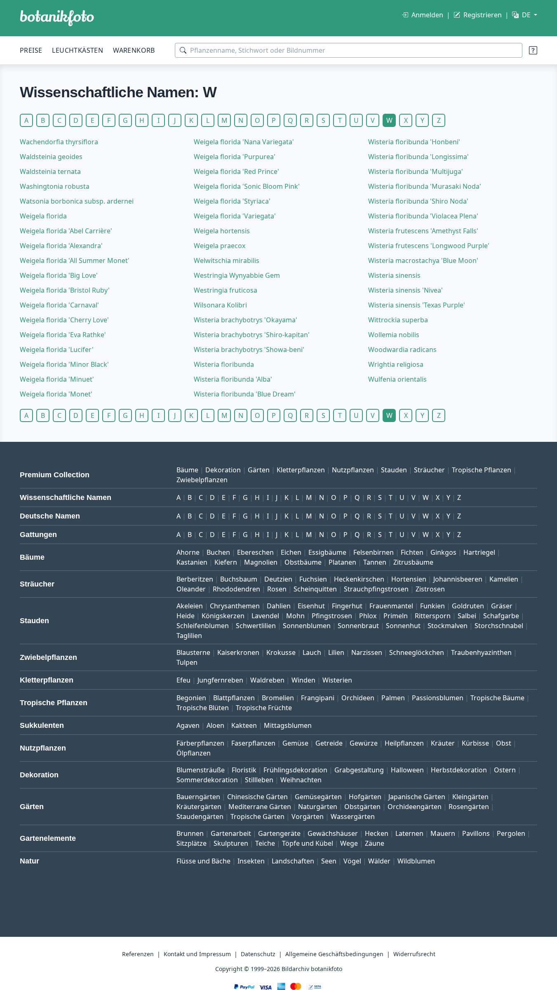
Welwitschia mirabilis (226, 260)
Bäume (187, 469)
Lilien (336, 652)
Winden (303, 680)
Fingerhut (347, 605)
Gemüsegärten (318, 796)
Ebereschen (255, 552)
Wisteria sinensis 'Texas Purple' (416, 305)
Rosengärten (469, 806)
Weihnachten (301, 779)
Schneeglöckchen (416, 652)
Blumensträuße (200, 769)
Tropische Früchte (264, 707)
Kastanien (191, 562)
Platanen (342, 562)
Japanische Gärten (416, 796)
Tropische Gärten (257, 816)
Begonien (191, 697)
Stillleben (259, 779)
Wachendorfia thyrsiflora (59, 141)
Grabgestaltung (359, 769)
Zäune (374, 843)
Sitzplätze (191, 843)
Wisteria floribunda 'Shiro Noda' (418, 201)
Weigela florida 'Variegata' (235, 216)
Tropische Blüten (202, 707)
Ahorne (188, 552)
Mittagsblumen (288, 725)
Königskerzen (223, 615)
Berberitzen (194, 579)
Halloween (407, 769)
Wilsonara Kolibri (220, 305)
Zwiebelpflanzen (202, 479)
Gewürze (364, 743)
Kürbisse (475, 743)
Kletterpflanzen (301, 469)
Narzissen (366, 652)
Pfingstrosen (332, 615)
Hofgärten (365, 796)
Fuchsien (313, 579)
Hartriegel (479, 552)
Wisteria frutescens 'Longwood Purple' (428, 245)
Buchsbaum (238, 579)
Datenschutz (258, 954)
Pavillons (476, 833)
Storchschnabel (499, 625)
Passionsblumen (437, 697)
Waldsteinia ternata (50, 171)
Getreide (329, 743)
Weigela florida (43, 216)
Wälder (379, 861)
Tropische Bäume (497, 697)
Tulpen (186, 662)
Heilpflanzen (404, 743)
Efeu (183, 680)
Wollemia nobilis (393, 334)
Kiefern (225, 562)
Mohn (295, 615)
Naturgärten (317, 806)
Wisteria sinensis (394, 275)
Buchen (218, 552)
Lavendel (265, 615)
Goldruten (468, 605)
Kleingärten (470, 796)
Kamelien (503, 579)
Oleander (191, 589)
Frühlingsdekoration (295, 769)
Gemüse (295, 743)
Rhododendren (236, 589)
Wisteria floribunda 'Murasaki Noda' (424, 186)
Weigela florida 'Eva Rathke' (63, 334)
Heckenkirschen (359, 579)
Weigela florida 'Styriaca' (232, 201)
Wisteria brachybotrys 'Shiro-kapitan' (252, 334)
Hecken (376, 833)
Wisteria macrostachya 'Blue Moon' (423, 260)
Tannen (374, 562)
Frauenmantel (391, 605)
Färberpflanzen (200, 743)
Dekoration (223, 469)
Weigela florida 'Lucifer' (57, 349)
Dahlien (279, 605)
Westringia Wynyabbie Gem (237, 275)
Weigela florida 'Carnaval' (59, 305)
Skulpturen (231, 843)
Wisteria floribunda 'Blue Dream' (245, 394)
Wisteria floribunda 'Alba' (233, 379)
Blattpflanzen (234, 697)
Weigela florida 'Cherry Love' (64, 319)
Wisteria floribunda (224, 364)
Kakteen (244, 725)
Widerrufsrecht (414, 954)
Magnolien (260, 562)
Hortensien (408, 579)
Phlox (367, 615)
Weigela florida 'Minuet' (57, 379)
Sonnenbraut (358, 625)
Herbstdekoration (459, 769)
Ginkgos (443, 552)
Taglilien (189, 635)
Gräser (501, 605)
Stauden (394, 469)
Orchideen (357, 697)
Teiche (265, 843)
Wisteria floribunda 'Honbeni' (414, 141)
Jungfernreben (220, 680)
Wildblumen (416, 861)
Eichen (291, 552)
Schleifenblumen (202, 625)
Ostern (505, 769)
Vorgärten (307, 816)
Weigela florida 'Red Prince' (236, 171)
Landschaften (293, 861)
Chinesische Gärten (257, 796)
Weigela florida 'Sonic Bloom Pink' (247, 186)
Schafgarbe (501, 615)
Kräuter (443, 743)
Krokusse (281, 652)
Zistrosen (430, 589)
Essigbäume (327, 552)
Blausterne (193, 652)
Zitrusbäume (413, 562)
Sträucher (429, 469)
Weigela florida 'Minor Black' (64, 364)
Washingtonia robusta (54, 186)
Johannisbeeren (457, 579)
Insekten (251, 861)
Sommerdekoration (207, 779)
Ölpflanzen (193, 753)
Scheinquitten (315, 589)
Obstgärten (362, 806)
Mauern (442, 833)
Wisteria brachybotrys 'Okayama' (245, 319)
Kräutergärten (198, 806)
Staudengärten (199, 816)
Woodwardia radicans (402, 349)
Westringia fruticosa (225, 290)
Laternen (409, 833)
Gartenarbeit (231, 833)
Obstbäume (303, 562)
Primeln (395, 615)
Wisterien (337, 680)
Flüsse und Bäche (203, 861)
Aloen (215, 725)
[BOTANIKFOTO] (57, 18)
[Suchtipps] (533, 50)
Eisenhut (311, 605)
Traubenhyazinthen (481, 652)
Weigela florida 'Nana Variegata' (244, 141)
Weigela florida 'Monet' (56, 394)
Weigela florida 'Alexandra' (61, 245)
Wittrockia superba (398, 319)
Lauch (312, 652)
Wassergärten (353, 816)
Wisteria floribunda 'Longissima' (418, 156)
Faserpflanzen (253, 743)
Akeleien (189, 605)
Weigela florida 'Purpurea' (234, 156)
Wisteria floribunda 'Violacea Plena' (423, 216)
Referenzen (138, 954)
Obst (503, 743)
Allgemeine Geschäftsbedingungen (334, 954)
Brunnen (190, 833)
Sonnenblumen (307, 625)
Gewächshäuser (333, 833)
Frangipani (317, 697)
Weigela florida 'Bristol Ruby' (65, 290)
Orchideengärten (415, 806)
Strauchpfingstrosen (376, 589)
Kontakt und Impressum (197, 954)
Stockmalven (448, 625)
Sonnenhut (403, 625)
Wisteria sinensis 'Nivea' (405, 290)
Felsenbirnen (373, 552)
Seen (328, 861)
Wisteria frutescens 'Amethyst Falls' (423, 230)
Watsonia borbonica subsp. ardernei (77, 201)
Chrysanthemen (235, 605)
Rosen (277, 589)
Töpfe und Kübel (307, 843)
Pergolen (511, 833)
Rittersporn (433, 615)
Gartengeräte (279, 833)
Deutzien (278, 579)
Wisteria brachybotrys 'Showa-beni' (249, 349)
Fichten (412, 552)
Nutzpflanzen (353, 469)
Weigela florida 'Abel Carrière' (66, 230)
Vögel (352, 861)
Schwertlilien (256, 625)
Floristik (244, 769)
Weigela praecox (219, 245)
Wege (349, 843)
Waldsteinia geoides (51, 156)
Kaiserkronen (238, 652)
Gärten (259, 469)
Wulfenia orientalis (397, 379)
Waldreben (267, 680)
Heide (185, 615)
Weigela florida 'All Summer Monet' (74, 260)
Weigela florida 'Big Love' (59, 275)
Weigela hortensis (222, 230)
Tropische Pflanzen (481, 469)
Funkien (432, 605)
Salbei (467, 615)
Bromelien (278, 697)
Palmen (393, 697)
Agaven (188, 725)
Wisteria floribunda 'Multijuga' (415, 171)
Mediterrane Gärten (259, 806)
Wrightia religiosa (395, 364)
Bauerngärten (198, 796)
